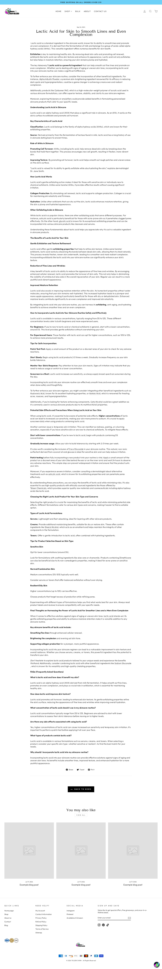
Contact (7, 922)
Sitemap (38, 933)
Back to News (82, 789)
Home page (9, 911)
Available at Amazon (75, 918)
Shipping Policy (41, 925)
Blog (6, 925)
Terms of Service (41, 929)
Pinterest (70, 914)
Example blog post (29, 884)
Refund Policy (40, 922)
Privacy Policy (41, 918)
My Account (40, 911)
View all (81, 815)
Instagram (71, 911)
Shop (6, 914)
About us (7, 918)
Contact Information (43, 914)
